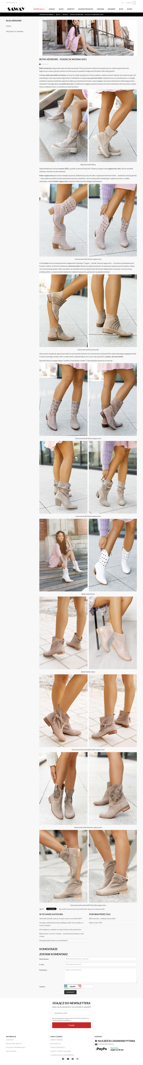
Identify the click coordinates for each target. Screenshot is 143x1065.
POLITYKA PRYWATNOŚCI (15, 1047)
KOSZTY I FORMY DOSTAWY (60, 1051)
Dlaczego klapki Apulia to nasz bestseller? (53, 940)
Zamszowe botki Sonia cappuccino (88, 438)
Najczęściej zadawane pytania (116, 1041)
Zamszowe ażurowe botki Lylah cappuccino (88, 749)
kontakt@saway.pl (106, 1044)
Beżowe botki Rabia (88, 164)
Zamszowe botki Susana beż (88, 350)
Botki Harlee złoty (88, 672)
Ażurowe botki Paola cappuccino (88, 516)
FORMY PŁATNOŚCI (57, 1047)
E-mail (41, 964)
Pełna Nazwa (43, 959)
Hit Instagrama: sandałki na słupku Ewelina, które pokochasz (60, 929)
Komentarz (43, 970)
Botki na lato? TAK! (95, 923)
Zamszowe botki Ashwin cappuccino (88, 827)
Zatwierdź (70, 992)
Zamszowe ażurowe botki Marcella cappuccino (88, 905)
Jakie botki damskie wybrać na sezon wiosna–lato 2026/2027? (60, 918)
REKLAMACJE (55, 1044)
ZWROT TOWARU (56, 1040)
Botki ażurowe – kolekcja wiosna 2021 (102, 918)
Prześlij (71, 1025)
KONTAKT (10, 1040)
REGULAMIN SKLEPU (13, 1044)
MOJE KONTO (11, 1051)
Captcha (42, 987)
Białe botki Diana (88, 594)
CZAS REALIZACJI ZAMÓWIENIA (62, 1055)
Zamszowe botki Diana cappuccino (88, 259)
